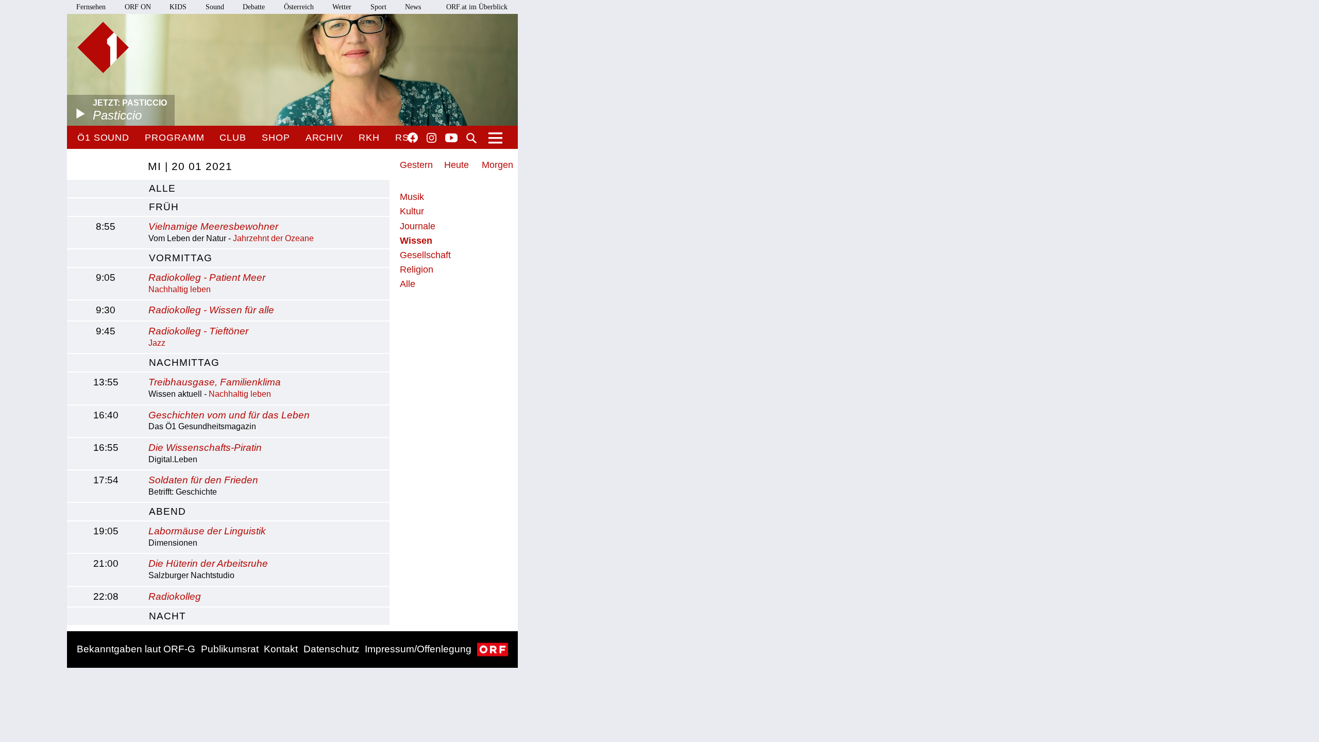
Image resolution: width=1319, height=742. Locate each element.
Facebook (413, 137)
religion (416, 269)
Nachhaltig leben (179, 289)
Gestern (416, 165)
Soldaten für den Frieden (203, 480)
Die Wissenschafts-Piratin (205, 447)
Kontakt (281, 649)
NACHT (167, 616)
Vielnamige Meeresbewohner (213, 226)
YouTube (451, 138)
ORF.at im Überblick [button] (477, 7)
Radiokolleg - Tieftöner (198, 331)
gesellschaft (425, 255)
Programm (174, 137)
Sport (378, 7)
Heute (456, 165)
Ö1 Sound (103, 137)
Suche (471, 138)
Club (232, 137)
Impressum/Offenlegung (418, 649)
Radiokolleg (174, 596)
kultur (412, 211)
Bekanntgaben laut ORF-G (136, 649)
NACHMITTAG (184, 362)
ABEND (167, 511)
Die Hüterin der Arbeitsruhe (208, 563)
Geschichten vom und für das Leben (229, 415)
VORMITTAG (180, 257)
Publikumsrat (230, 649)
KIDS (178, 7)
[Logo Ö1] (103, 47)
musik (412, 197)
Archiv (324, 137)
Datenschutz (331, 649)
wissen (416, 240)
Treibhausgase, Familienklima (214, 382)
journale (417, 226)
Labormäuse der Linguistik (207, 531)
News (413, 7)
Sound (215, 7)
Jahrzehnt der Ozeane (273, 238)
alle (162, 188)
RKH (369, 137)
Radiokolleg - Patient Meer (206, 277)
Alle (407, 284)
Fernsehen (91, 7)
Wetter (341, 7)
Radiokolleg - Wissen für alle (211, 310)
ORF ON (138, 7)
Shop (276, 137)
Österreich (299, 7)
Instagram (431, 138)
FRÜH (164, 206)
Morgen (497, 165)
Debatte (254, 7)
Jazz (156, 343)
